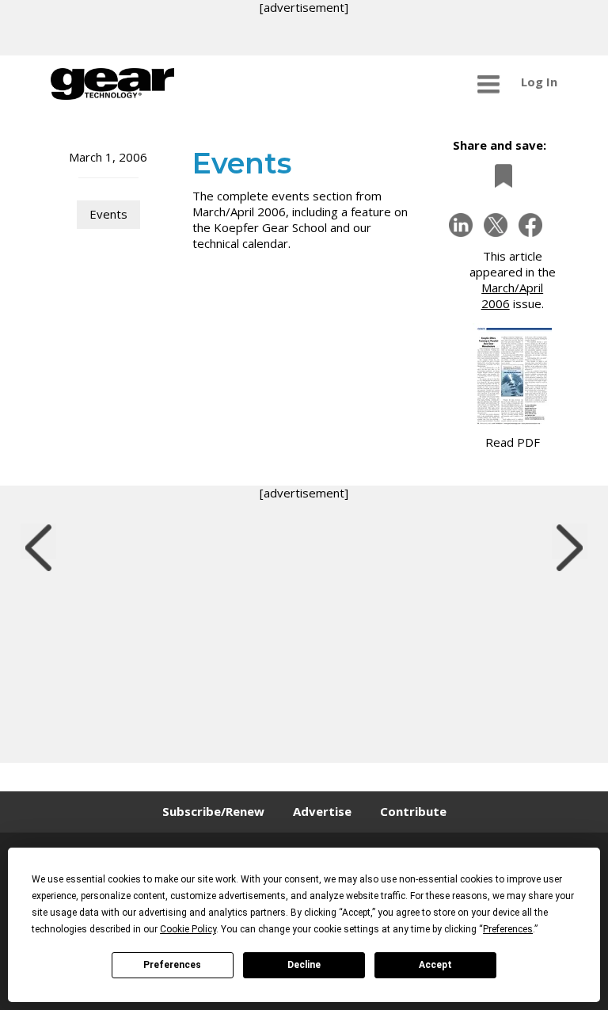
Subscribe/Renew (213, 811)
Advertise (322, 811)
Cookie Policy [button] (188, 929)
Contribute (413, 811)
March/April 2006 (512, 295)
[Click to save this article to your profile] (499, 175)
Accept (435, 964)
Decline (304, 964)
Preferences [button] (508, 929)
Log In (539, 82)
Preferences (172, 964)
